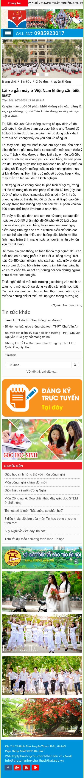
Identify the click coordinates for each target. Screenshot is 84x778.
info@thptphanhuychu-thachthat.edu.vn (34, 760)
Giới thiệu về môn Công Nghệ (25, 490)
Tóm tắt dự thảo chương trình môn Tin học (34, 539)
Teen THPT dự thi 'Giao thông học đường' (33, 320)
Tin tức (26, 81)
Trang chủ (9, 81)
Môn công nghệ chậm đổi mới (26, 482)
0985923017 (49, 32)
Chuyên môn (13, 466)
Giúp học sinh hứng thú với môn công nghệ (35, 474)
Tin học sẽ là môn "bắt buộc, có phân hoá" (34, 510)
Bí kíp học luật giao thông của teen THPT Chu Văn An (41, 326)
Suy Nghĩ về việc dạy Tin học (25, 531)
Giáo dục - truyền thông (53, 81)
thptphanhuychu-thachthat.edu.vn (37, 756)
